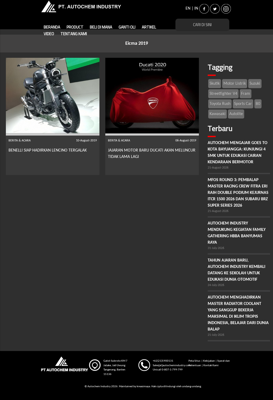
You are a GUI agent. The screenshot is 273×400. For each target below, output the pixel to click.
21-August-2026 (218, 167)
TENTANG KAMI (57, 34)
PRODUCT (75, 27)
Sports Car (243, 104)
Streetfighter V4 (223, 94)
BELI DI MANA (101, 27)
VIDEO (168, 27)
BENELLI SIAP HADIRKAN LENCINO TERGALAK (48, 150)
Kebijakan (209, 361)
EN (188, 8)
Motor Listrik (234, 83)
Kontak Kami (211, 365)
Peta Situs (194, 361)
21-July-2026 (216, 335)
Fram (245, 94)
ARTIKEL (149, 27)
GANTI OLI (127, 27)
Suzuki (255, 83)
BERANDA (52, 27)
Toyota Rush (220, 104)
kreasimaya (143, 386)
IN (196, 8)
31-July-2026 (216, 248)
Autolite (236, 114)
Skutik (215, 83)
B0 (258, 104)
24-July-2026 (216, 285)
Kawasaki (218, 114)
